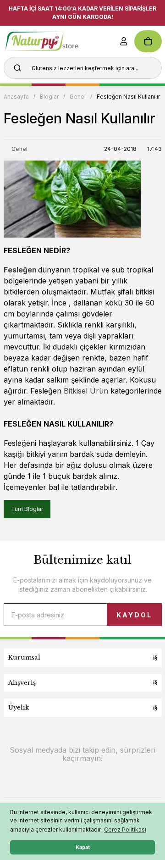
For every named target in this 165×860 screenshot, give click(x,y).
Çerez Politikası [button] (125, 829)
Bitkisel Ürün (86, 390)
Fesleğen (20, 269)
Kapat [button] (83, 847)
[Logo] (56, 41)
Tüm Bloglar (27, 508)
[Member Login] (124, 41)
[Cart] (148, 41)
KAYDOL (134, 615)
